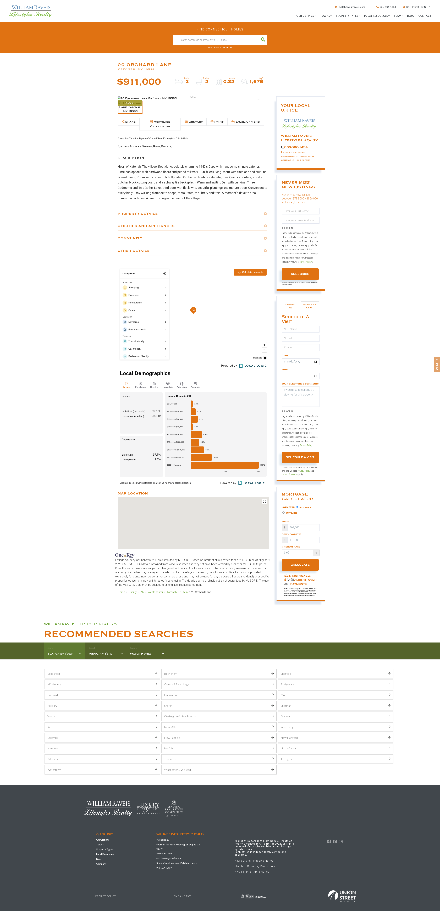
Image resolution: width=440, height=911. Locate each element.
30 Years (305, 507)
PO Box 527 (162, 839)
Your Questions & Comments (300, 384)
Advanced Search (221, 47)
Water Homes (141, 653)
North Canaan (289, 748)
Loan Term (288, 507)
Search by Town (60, 653)
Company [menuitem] (101, 863)
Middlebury (54, 684)
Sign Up (425, 7)
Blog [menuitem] (410, 15)
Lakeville (52, 737)
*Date (285, 355)
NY (142, 592)
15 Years (291, 513)
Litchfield (286, 673)
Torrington (287, 759)
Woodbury (287, 727)
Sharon (168, 705)
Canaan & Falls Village (176, 684)
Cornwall (52, 695)
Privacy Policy (306, 262)
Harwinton (170, 695)
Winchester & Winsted (177, 769)
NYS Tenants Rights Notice (252, 871)
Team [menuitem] (397, 15)
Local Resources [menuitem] (376, 15)
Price (285, 521)
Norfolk (168, 748)
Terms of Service (289, 474)
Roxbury (52, 705)
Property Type (100, 653)
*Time (285, 369)
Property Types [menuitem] (347, 15)
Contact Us (287, 160)
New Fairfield (172, 737)
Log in (410, 7)
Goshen (285, 716)
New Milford (171, 727)
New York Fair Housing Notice (254, 860)
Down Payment (291, 534)
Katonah (172, 592)
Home (121, 592)
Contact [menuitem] (424, 15)
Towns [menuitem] (325, 15)
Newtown (53, 748)
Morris (285, 695)
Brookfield (53, 673)
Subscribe (300, 274)
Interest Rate (291, 547)
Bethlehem (170, 673)
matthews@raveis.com (352, 6)
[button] (263, 40)
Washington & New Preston (180, 716)
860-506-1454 (388, 6)
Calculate (300, 564)
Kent (50, 727)
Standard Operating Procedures (255, 866)
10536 (184, 592)
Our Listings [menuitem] (305, 15)
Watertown (54, 769)
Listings (133, 592)
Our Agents (303, 160)
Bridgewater (288, 684)
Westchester (155, 592)
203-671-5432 (164, 867)
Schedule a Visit (309, 306)
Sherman (286, 705)
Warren (51, 716)
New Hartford (289, 737)
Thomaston (170, 759)
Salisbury (52, 759)
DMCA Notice (182, 896)
